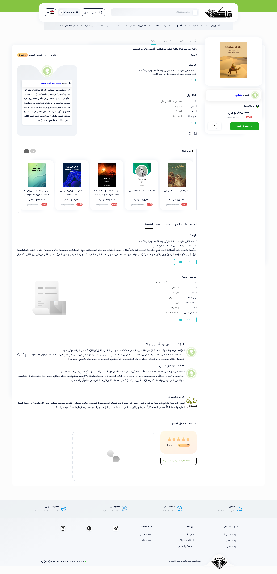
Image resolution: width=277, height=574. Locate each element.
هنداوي (239, 95)
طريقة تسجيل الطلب (229, 534)
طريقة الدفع (232, 546)
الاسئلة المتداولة (187, 540)
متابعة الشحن (146, 534)
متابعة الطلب (146, 540)
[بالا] (195, 41)
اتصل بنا (190, 534)
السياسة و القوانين (186, 546)
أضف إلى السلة (243, 126)
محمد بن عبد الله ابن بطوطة (51, 83)
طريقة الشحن (232, 540)
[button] (26, 151)
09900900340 (64, 562)
